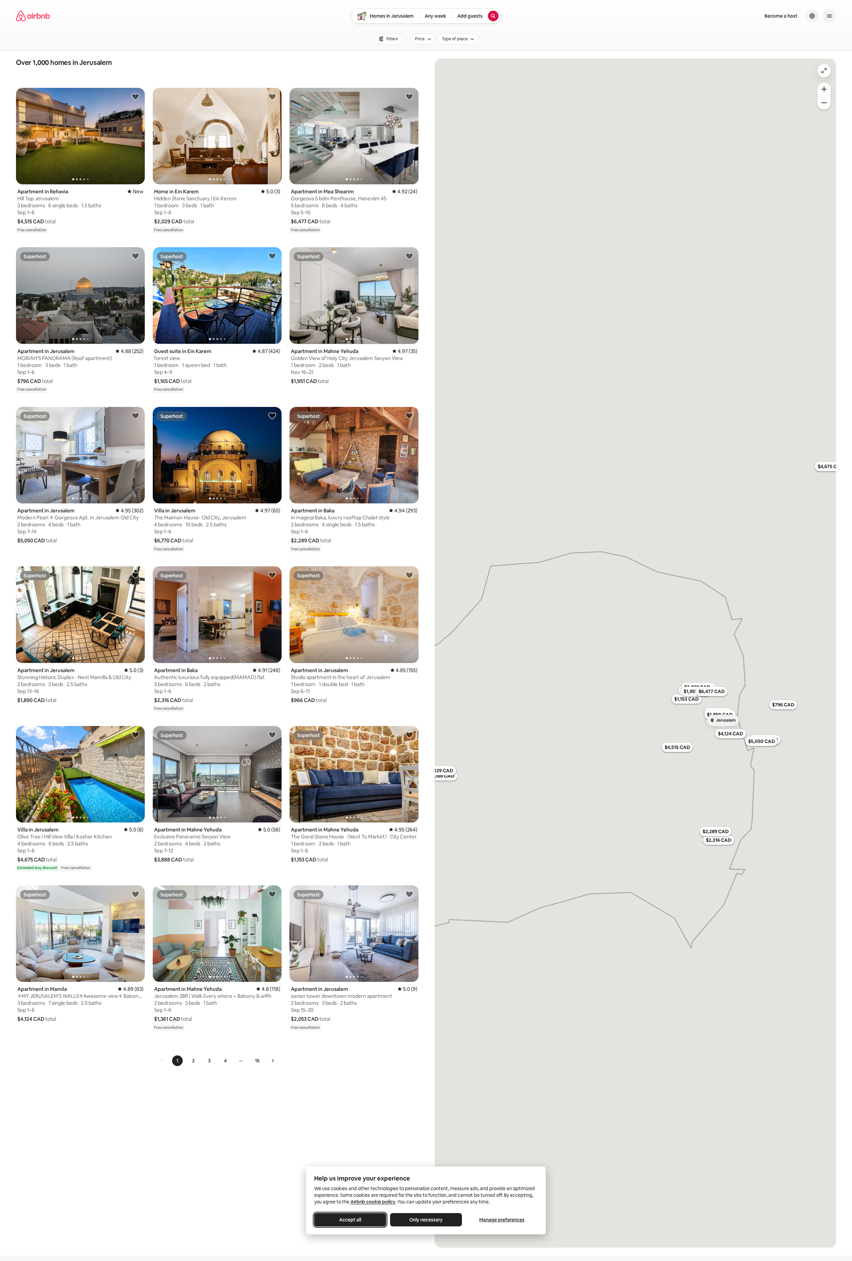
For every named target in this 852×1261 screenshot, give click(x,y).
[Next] (273, 1060)
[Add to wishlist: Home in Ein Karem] (272, 96)
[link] (162, 1060)
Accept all (350, 1220)
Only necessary (426, 1220)
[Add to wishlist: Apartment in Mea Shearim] (409, 96)
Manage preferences (502, 1220)
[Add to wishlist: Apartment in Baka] (409, 415)
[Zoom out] (824, 102)
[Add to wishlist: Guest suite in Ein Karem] (272, 256)
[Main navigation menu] (829, 16)
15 (257, 1061)
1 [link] (177, 1061)
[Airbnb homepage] (33, 16)
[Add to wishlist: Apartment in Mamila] (135, 894)
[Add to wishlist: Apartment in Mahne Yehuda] (409, 256)
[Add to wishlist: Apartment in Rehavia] (135, 96)
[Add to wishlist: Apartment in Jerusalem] (135, 256)
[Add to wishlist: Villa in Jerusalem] (272, 415)
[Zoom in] (824, 89)
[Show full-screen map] (824, 70)
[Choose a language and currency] (812, 16)
